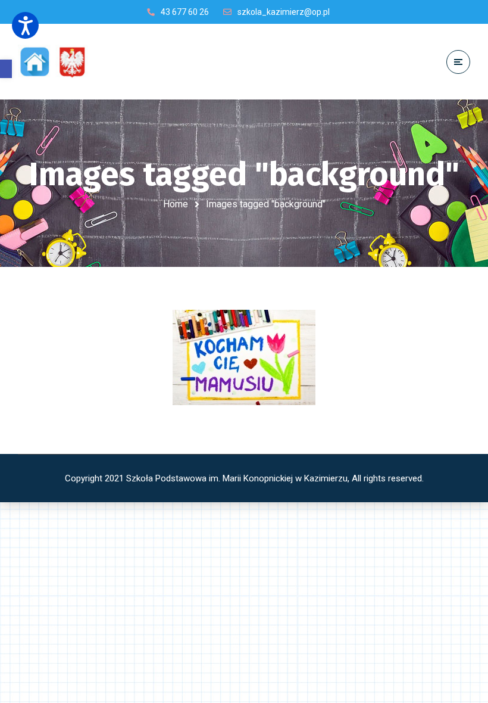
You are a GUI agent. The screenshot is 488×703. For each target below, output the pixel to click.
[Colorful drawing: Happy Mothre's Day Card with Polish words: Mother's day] (244, 357)
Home (175, 204)
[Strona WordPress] (58, 62)
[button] (6, 69)
